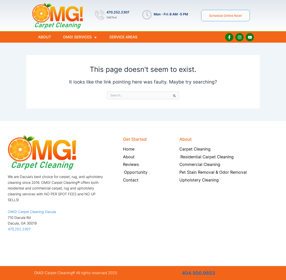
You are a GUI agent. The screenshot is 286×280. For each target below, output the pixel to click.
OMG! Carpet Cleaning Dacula (32, 212)
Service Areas (123, 37)
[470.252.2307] (99, 15)
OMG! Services (77, 37)
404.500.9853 (198, 273)
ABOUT (44, 37)
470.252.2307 (117, 12)
